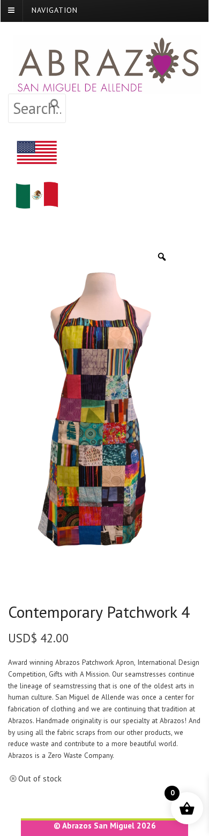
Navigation (55, 10)
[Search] (55, 104)
